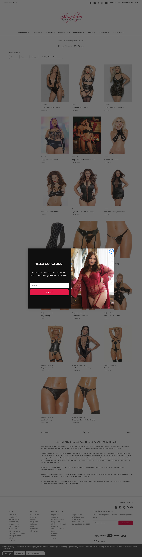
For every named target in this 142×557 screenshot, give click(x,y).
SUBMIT (49, 292)
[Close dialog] (111, 251)
